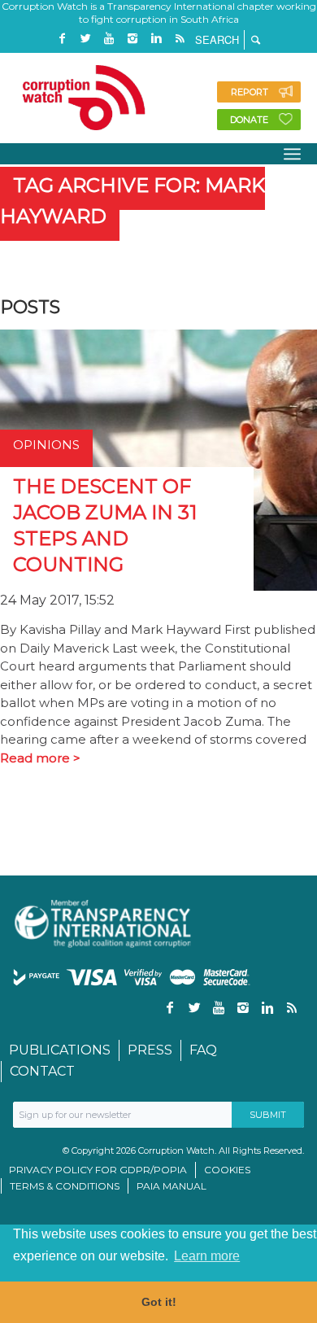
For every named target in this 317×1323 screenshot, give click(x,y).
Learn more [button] (207, 1256)
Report (249, 92)
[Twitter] (85, 38)
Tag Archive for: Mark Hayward (132, 200)
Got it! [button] (158, 1301)
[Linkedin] (156, 38)
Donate (249, 119)
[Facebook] (62, 38)
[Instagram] (132, 38)
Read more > (40, 758)
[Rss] (179, 38)
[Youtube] (109, 38)
